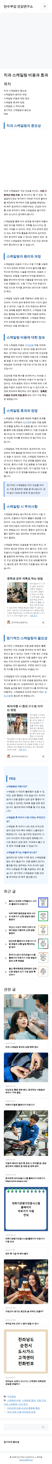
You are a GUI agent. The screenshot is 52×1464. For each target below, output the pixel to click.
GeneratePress (26, 1460)
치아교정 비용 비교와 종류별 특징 (23, 1408)
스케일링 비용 (14, 1400)
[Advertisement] (26, 41)
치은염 (26, 422)
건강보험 (29, 345)
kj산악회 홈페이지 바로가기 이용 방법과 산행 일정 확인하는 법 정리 (22, 944)
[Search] (43, 1427)
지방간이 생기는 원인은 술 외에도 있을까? (24, 1311)
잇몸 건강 (41, 1400)
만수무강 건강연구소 (18, 6)
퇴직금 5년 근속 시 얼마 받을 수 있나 (21, 1323)
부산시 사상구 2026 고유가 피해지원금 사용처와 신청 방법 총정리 (22, 930)
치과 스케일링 (10, 1404)
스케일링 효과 (28, 1400)
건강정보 (11, 1396)
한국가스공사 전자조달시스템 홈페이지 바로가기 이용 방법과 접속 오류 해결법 (23, 958)
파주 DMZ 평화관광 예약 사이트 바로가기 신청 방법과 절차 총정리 (22, 916)
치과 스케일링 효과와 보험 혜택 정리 (21, 1047)
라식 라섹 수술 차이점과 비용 (21, 1412)
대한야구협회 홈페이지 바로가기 (20, 1104)
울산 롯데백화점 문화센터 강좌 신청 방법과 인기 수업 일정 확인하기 (23, 971)
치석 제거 (23, 1404)
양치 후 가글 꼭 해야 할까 (16, 1253)
